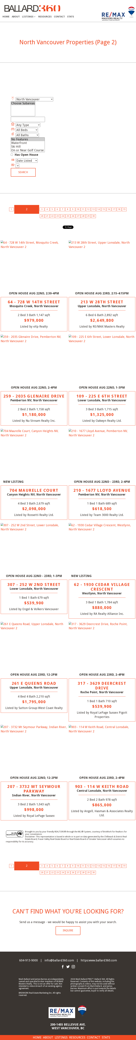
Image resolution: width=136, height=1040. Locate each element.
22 (52, 216)
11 (83, 209)
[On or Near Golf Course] (28, 150)
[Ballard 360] (32, 8)
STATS (70, 16)
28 (83, 216)
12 (88, 209)
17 (114, 209)
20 (42, 216)
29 (88, 216)
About (16, 16)
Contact (59, 16)
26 (73, 216)
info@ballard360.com (59, 960)
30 (93, 216)
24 (63, 216)
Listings (61, 1037)
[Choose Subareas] (23, 103)
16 (109, 209)
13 (93, 209)
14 (98, 209)
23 (57, 216)
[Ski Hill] (28, 146)
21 (47, 216)
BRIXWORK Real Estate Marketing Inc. (35, 993)
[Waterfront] (28, 143)
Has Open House (26, 154)
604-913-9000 (28, 960)
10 (78, 209)
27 (78, 216)
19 (124, 209)
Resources (45, 16)
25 (68, 216)
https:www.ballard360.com (99, 960)
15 (103, 209)
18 (119, 209)
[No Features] (28, 139)
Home (5, 16)
